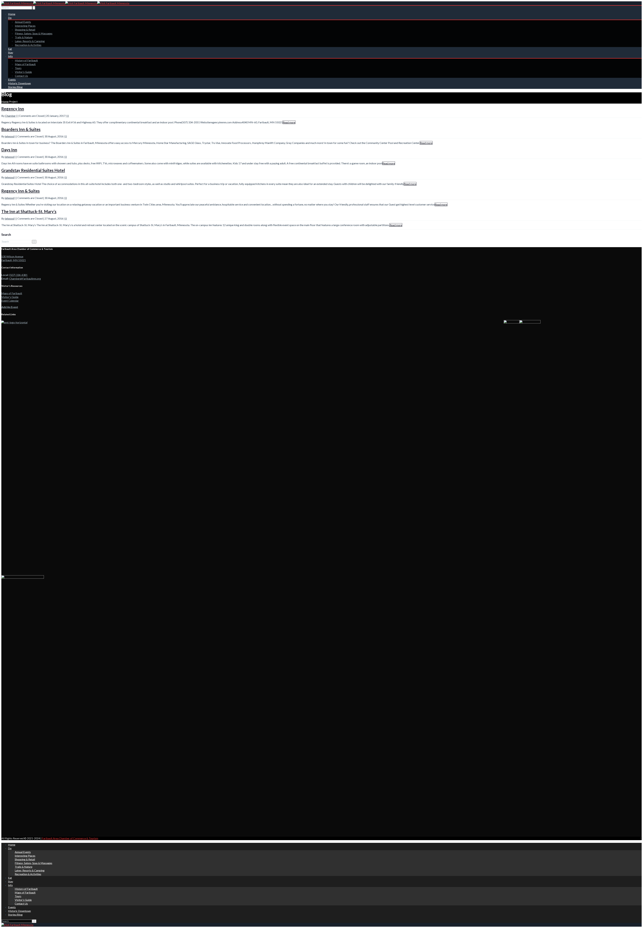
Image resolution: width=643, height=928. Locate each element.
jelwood (9, 136)
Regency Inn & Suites (20, 190)
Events (12, 79)
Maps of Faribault (25, 64)
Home (11, 14)
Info (10, 56)
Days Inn (9, 149)
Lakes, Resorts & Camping (30, 41)
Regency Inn (12, 108)
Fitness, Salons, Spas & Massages (33, 33)
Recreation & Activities (28, 45)
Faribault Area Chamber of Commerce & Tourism (70, 838)
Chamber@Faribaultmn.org (25, 278)
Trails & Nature (23, 37)
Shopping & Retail (25, 29)
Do (10, 17)
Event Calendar (10, 300)
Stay (10, 52)
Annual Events (23, 21)
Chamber (10, 115)
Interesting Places (25, 25)
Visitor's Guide (9, 297)
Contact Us (21, 75)
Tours (18, 68)
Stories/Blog (15, 87)
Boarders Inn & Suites (21, 129)
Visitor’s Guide (23, 71)
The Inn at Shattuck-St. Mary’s (28, 211)
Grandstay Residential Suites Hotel (33, 170)
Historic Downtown (19, 83)
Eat (10, 48)
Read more (289, 122)
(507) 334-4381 (18, 274)
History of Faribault (26, 60)
